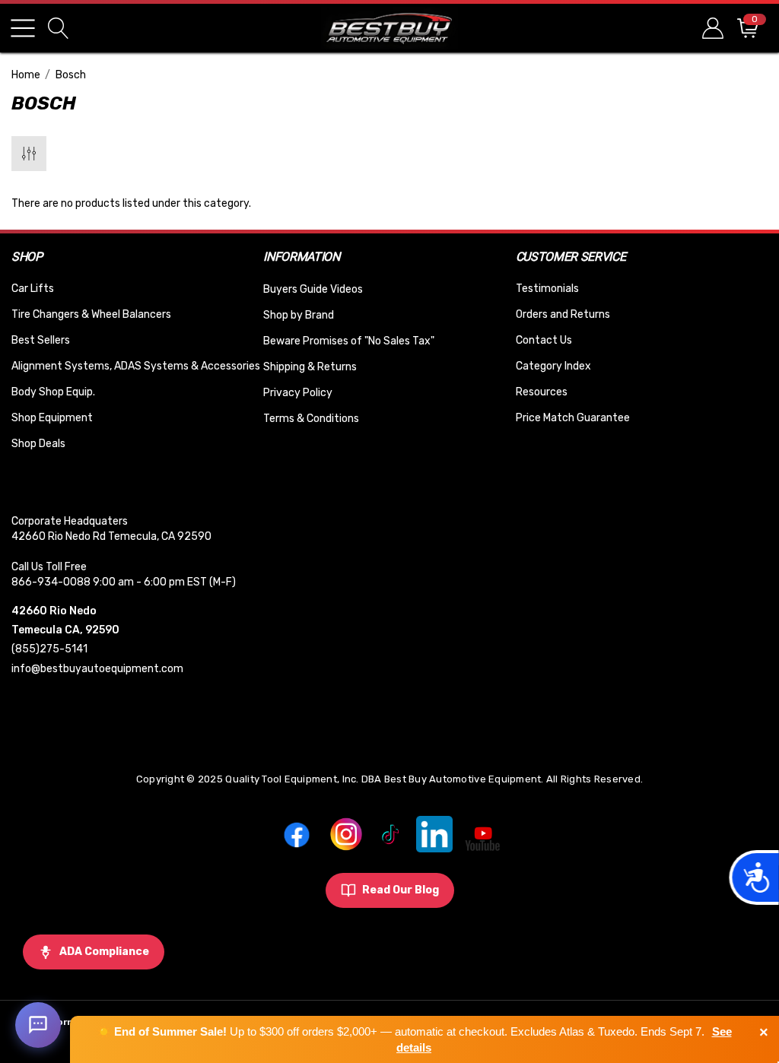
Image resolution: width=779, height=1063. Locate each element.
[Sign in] (711, 27)
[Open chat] (38, 1025)
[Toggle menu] (23, 28)
